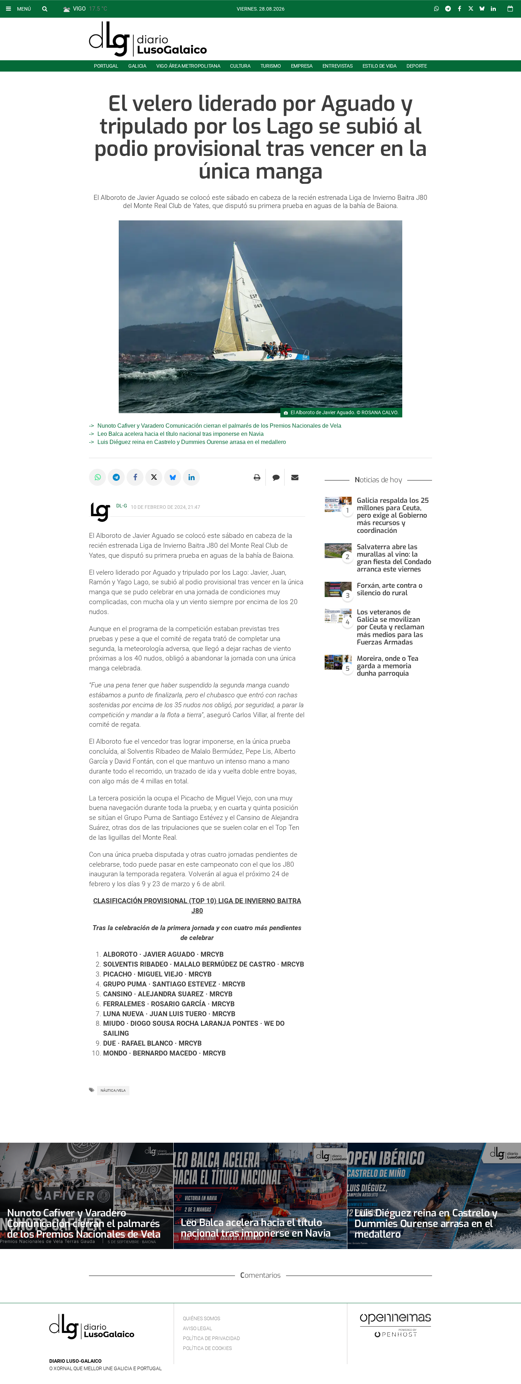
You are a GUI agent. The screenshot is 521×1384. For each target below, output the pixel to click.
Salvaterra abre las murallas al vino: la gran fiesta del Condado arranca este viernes (394, 558)
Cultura (240, 66)
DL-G (121, 505)
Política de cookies (207, 1348)
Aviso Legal (197, 1328)
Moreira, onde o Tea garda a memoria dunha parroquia (388, 666)
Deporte (417, 66)
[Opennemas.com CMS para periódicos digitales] (395, 1325)
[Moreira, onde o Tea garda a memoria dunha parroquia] (338, 662)
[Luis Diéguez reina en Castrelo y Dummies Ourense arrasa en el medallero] (434, 1196)
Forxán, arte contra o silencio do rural (389, 589)
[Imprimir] (257, 477)
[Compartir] (436, 9)
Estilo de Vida (380, 66)
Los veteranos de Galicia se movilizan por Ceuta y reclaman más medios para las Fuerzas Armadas (390, 627)
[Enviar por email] (294, 477)
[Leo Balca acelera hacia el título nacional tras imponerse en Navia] (260, 1196)
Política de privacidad (211, 1338)
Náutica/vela (113, 1090)
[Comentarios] (276, 477)
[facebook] (65, 1350)
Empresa (302, 66)
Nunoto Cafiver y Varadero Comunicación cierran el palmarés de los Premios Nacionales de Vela (219, 426)
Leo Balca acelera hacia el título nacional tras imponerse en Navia (180, 434)
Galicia (137, 66)
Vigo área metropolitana (188, 66)
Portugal (106, 66)
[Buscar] (44, 8)
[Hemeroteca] (510, 8)
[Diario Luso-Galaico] (148, 39)
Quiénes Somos (201, 1318)
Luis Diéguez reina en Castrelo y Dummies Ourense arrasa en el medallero (191, 442)
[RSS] (86, 1350)
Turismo (270, 66)
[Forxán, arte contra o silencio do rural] (338, 589)
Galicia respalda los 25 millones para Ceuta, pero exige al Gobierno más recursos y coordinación (393, 515)
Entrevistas (338, 66)
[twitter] (75, 1350)
